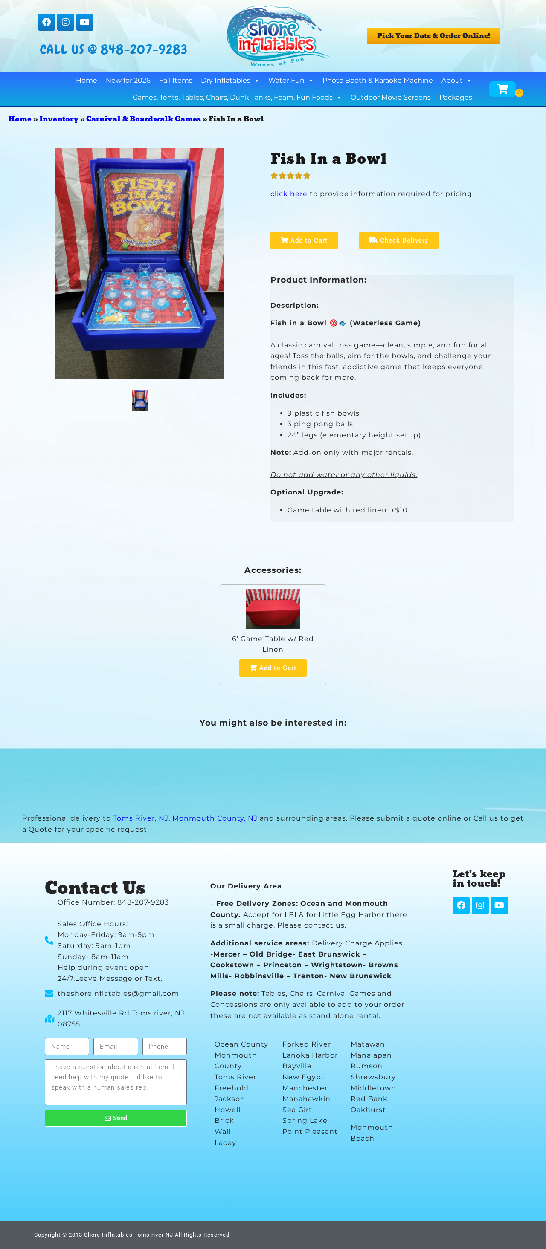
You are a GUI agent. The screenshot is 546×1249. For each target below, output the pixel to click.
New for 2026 (128, 80)
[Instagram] (65, 22)
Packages (455, 97)
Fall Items (175, 80)
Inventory (58, 119)
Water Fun (286, 80)
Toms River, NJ (140, 818)
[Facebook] (46, 22)
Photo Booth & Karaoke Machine (377, 80)
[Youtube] (84, 22)
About (452, 80)
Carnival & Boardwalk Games (143, 119)
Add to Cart (308, 240)
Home (86, 80)
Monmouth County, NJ (215, 818)
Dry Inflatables (225, 80)
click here (290, 194)
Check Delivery (403, 240)
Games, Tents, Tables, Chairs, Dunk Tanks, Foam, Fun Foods (233, 97)
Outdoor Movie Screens (391, 97)
